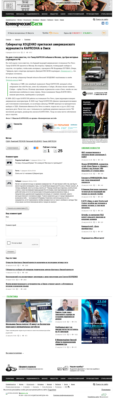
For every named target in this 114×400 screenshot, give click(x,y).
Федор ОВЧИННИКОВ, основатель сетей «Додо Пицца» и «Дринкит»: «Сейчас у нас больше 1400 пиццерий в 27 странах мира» (94, 167)
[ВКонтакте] (35, 148)
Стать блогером (47, 387)
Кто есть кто (27, 20)
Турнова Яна (18, 124)
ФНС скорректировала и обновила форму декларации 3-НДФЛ (94, 154)
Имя (7, 217)
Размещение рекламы (13, 387)
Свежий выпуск (11, 20)
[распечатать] (26, 149)
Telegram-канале (12, 80)
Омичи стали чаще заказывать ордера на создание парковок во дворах (65, 315)
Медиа (19, 20)
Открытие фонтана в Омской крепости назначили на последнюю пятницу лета (37, 262)
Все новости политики (14, 353)
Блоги (56, 20)
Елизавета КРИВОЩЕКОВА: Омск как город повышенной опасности (94, 180)
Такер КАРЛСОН (49, 141)
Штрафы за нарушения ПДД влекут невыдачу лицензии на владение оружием (93, 217)
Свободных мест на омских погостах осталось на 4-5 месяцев (66, 329)
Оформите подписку (27, 366)
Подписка (58, 387)
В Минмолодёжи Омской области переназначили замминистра (65, 342)
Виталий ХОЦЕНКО (34, 141)
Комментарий (11, 225)
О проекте (26, 387)
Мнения (43, 20)
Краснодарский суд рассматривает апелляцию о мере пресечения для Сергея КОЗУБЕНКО (42, 277)
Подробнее (52, 390)
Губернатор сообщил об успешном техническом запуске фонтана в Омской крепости (39, 270)
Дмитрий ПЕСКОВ (17, 141)
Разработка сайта (93, 397)
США (8, 141)
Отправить (10, 252)
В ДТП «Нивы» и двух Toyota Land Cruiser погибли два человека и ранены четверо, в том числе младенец (94, 204)
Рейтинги (50, 20)
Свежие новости (90, 148)
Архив (62, 20)
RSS (66, 387)
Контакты (36, 387)
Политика (12, 296)
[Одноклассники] (37, 148)
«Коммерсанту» (66, 71)
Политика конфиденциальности (63, 395)
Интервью (36, 20)
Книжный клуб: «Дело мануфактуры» (90, 227)
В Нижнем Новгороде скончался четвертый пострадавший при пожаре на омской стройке (94, 191)
